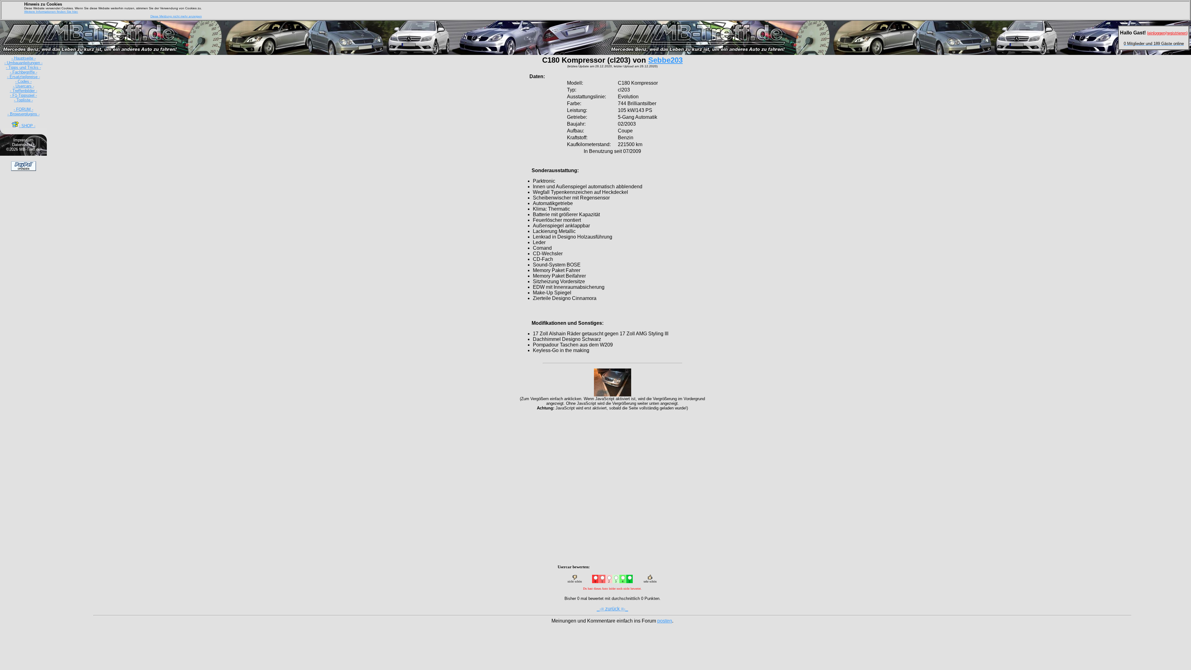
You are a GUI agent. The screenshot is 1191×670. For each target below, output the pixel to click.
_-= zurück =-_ (612, 608)
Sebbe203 (665, 60)
